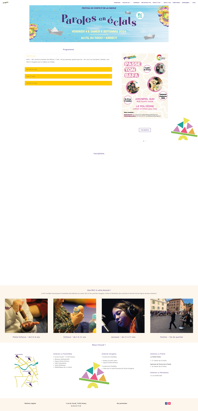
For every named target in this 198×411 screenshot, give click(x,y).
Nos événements (136, 2)
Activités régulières (185, 2)
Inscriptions (145, 130)
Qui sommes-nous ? (126, 2)
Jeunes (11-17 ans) (167, 2)
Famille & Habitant (176, 2)
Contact (194, 2)
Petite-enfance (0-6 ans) (146, 2)
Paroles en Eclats (117, 2)
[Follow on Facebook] (166, 403)
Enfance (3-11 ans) (156, 2)
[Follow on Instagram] (169, 403)
